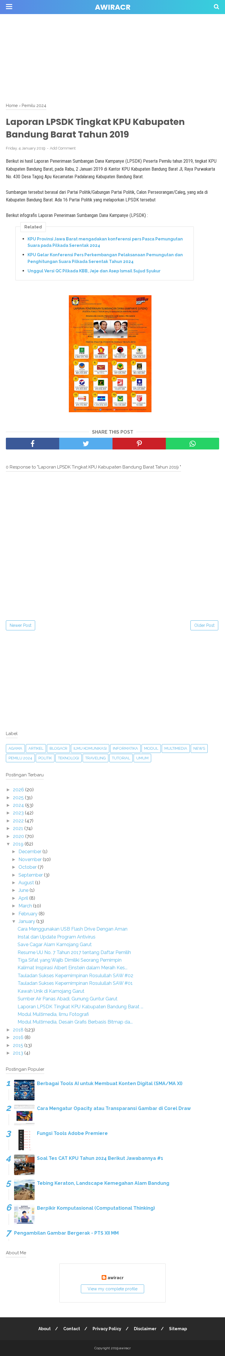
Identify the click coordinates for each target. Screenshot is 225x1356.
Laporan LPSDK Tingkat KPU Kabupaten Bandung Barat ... (80, 1006)
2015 (18, 1045)
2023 (19, 813)
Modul (151, 748)
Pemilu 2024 (20, 758)
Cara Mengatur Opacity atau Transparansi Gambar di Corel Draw (114, 1108)
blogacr (58, 748)
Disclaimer (145, 1328)
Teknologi (68, 758)
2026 (19, 789)
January (27, 921)
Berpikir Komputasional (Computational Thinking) (96, 1208)
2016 (19, 1037)
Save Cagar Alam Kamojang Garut (55, 944)
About (44, 1328)
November (30, 859)
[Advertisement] (112, 41)
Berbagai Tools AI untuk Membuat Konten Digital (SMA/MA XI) (110, 1083)
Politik (45, 758)
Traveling (95, 758)
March (25, 906)
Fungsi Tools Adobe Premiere (72, 1133)
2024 (19, 805)
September (31, 875)
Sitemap (178, 1328)
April (23, 898)
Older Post (204, 625)
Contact (71, 1328)
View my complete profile (112, 1289)
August (26, 882)
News (199, 748)
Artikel (35, 748)
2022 (19, 821)
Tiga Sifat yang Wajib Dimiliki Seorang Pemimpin (70, 960)
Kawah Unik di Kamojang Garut (51, 991)
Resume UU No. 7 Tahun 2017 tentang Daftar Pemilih (74, 952)
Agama (15, 748)
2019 (19, 844)
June (24, 890)
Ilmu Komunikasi (90, 748)
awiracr (112, 7)
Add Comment (63, 148)
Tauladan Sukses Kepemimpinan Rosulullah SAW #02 (75, 975)
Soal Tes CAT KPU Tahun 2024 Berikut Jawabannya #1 (100, 1158)
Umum (142, 758)
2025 (19, 797)
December (30, 851)
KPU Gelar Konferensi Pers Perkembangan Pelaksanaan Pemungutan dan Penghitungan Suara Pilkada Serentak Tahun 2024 (105, 258)
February (28, 914)
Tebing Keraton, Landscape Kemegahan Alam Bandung (103, 1183)
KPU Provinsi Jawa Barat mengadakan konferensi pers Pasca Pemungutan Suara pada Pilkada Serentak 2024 (105, 242)
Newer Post (20, 625)
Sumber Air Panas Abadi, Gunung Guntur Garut (67, 999)
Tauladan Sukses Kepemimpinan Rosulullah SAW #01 (75, 983)
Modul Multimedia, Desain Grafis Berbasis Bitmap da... (75, 1022)
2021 (18, 828)
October (28, 867)
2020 (19, 836)
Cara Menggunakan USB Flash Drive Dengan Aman (72, 929)
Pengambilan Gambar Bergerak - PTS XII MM (66, 1233)
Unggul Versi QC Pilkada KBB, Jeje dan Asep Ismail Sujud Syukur (94, 271)
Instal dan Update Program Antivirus (57, 937)
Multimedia (175, 748)
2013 (18, 1053)
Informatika (125, 748)
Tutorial (121, 758)
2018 (19, 1030)
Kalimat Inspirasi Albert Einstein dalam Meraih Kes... (72, 967)
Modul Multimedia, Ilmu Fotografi (53, 1014)
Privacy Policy (107, 1328)
